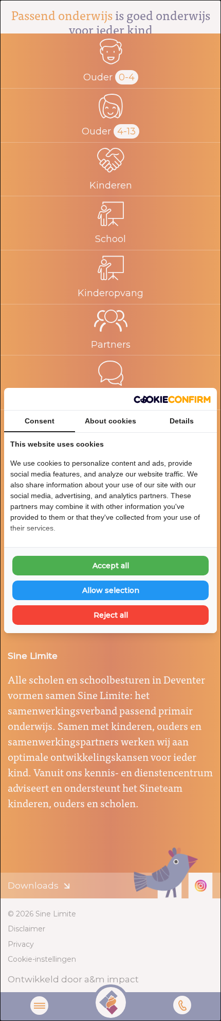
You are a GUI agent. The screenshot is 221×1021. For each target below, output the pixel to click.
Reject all (111, 615)
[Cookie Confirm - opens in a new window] (172, 399)
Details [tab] (182, 421)
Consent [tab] (39, 421)
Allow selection (110, 590)
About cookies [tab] (110, 421)
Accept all (111, 565)
